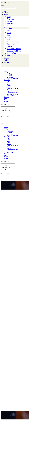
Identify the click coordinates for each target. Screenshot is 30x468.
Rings (9, 17)
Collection (8, 28)
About (6, 12)
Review (6, 62)
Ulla (8, 35)
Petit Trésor (11, 53)
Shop (6, 14)
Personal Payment (13, 26)
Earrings (10, 21)
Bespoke (7, 55)
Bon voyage (11, 44)
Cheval (9, 46)
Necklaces (10, 19)
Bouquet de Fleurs (14, 51)
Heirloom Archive (14, 48)
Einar (9, 33)
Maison (6, 58)
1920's (9, 39)
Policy (6, 60)
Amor (9, 37)
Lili (8, 30)
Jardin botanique (13, 42)
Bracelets (10, 23)
